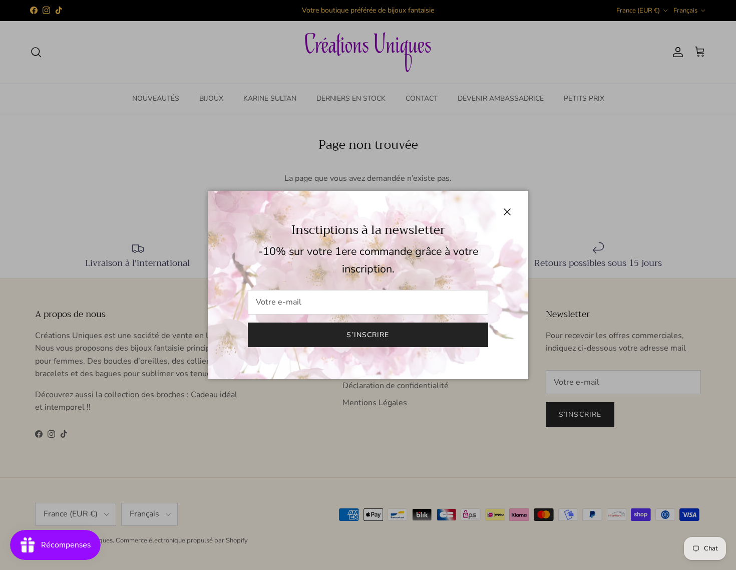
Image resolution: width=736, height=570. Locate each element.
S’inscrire (367, 335)
